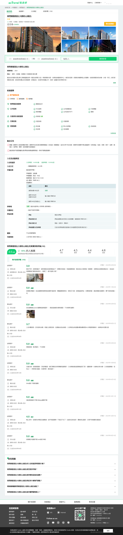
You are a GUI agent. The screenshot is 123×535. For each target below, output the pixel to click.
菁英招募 (92, 502)
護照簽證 (11, 523)
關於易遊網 (32, 502)
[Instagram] (58, 522)
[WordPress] (63, 522)
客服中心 (90, 3)
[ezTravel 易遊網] (18, 3)
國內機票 (23, 511)
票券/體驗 (12, 517)
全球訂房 (7, 7)
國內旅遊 (23, 517)
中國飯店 (14, 7)
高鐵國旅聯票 (24, 523)
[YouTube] (53, 522)
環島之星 (34, 517)
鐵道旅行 (11, 520)
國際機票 (11, 511)
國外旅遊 (11, 514)
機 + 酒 (34, 514)
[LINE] (68, 522)
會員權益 (47, 502)
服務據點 (77, 502)
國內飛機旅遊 (24, 520)
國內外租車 (35, 520)
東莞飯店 (22, 7)
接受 (108, 531)
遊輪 (21, 514)
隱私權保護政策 (54, 532)
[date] (20, 59)
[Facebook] (48, 522)
